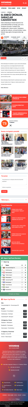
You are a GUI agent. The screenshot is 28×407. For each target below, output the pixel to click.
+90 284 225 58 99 (15, 367)
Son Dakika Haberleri (8, 389)
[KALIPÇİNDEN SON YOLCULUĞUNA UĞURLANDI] (21, 150)
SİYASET (24, 8)
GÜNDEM (3, 8)
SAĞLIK (24, 395)
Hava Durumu (7, 382)
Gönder (4, 191)
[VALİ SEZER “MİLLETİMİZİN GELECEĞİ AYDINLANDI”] (7, 137)
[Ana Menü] (25, 3)
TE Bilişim (11, 122)
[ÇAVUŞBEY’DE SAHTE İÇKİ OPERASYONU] (7, 150)
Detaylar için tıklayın (14, 294)
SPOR (18, 8)
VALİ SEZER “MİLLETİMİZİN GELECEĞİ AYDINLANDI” (7, 143)
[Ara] (23, 3)
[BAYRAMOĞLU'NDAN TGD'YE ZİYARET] (7, 163)
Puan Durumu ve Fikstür (6, 386)
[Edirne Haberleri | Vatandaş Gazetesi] (6, 3)
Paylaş (4, 58)
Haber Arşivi (19, 389)
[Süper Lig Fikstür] (26, 299)
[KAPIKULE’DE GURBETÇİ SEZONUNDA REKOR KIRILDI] (21, 163)
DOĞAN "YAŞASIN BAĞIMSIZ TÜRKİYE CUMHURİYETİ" (19, 143)
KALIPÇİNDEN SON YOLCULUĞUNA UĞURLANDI (19, 156)
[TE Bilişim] (4, 123)
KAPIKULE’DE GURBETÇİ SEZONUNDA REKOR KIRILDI (20, 169)
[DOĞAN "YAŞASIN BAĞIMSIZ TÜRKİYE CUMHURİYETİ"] (21, 137)
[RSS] (14, 376)
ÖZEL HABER (11, 8)
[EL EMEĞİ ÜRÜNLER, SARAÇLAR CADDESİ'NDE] (14, 48)
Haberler (3, 12)
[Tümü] (26, 199)
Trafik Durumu (19, 382)
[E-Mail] (10, 125)
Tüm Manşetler (19, 385)
